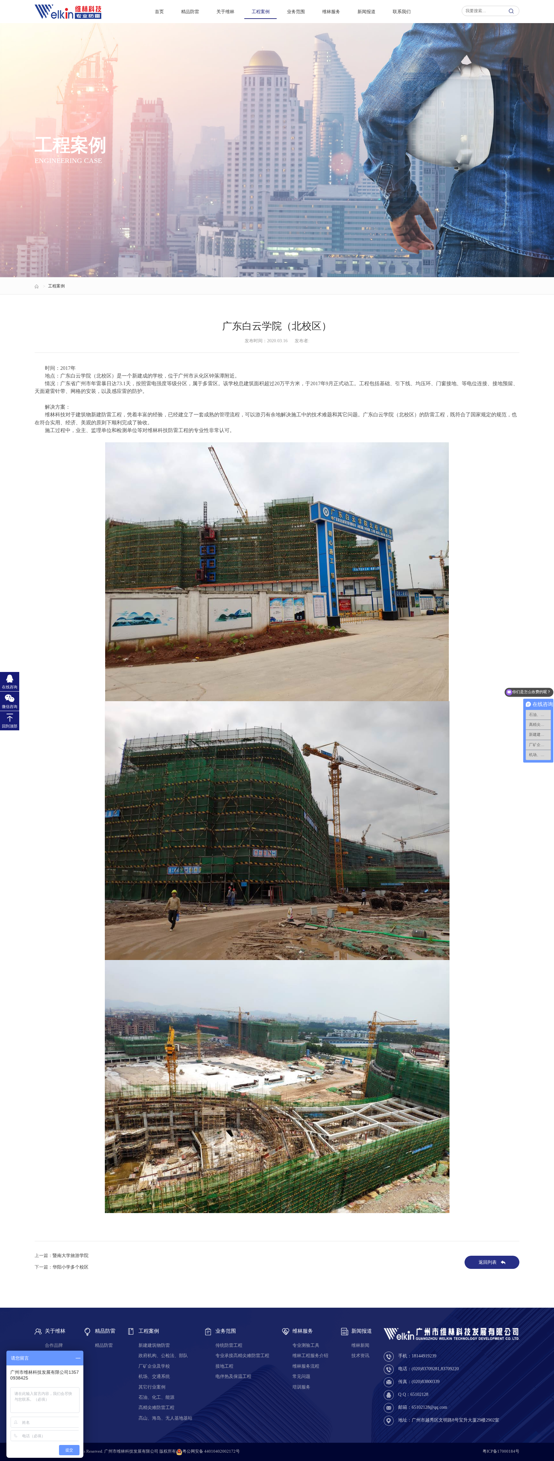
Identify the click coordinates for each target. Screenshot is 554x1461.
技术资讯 (360, 1355)
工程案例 (261, 11)
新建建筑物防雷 (154, 1345)
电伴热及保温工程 (233, 1376)
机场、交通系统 (154, 1376)
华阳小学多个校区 (70, 1267)
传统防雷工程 (228, 1345)
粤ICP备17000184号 (501, 1451)
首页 (159, 11)
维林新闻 (360, 1345)
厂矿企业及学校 (154, 1366)
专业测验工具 (305, 1345)
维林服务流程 (305, 1366)
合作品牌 (54, 1345)
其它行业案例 (151, 1387)
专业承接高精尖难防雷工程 (242, 1355)
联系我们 (402, 11)
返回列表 (488, 1262)
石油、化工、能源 (156, 1397)
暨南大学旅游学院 (70, 1255)
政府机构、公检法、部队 (163, 1355)
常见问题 (301, 1376)
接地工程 (224, 1366)
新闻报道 (366, 11)
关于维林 (225, 11)
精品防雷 (190, 11)
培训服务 (301, 1387)
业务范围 (296, 11)
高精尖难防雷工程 (156, 1407)
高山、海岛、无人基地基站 (165, 1418)
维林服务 (331, 11)
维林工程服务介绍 (310, 1355)
